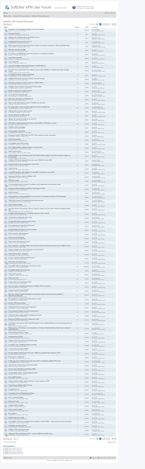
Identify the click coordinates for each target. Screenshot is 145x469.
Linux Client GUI (13, 61)
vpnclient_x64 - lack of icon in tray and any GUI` (23, 365)
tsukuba (12, 350)
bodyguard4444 (13, 427)
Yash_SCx (12, 59)
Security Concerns (14, 33)
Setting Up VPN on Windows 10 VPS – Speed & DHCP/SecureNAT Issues (30, 433)
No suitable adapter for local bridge (19, 270)
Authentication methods (15, 336)
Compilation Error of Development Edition (21, 393)
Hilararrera (12, 435)
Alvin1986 (12, 422)
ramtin (11, 214)
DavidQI (12, 173)
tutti (11, 116)
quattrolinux (12, 304)
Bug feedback (12, 413)
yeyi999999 (12, 362)
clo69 (11, 140)
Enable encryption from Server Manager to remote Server (25, 249)
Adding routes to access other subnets (20, 111)
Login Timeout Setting (15, 204)
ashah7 (11, 291)
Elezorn (12, 312)
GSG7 (11, 158)
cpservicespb (13, 72)
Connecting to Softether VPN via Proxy (20, 385)
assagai (12, 124)
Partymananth (13, 84)
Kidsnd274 (95, 278)
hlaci (11, 247)
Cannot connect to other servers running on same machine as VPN (28, 381)
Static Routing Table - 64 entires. (18, 254)
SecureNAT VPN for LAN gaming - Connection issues (24, 266)
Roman (11, 316)
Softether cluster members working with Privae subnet (25, 86)
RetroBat (12, 80)
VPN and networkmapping (16, 237)
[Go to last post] (99, 29)
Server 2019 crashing (14, 377)
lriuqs (11, 374)
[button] (97, 24)
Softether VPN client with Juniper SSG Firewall (22, 340)
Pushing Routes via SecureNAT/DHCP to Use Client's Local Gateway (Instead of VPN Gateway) (37, 196)
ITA (10, 342)
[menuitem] (6, 13)
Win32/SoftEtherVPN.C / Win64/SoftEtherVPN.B (22, 373)
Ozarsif (11, 181)
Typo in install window (15, 409)
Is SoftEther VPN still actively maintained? (21, 74)
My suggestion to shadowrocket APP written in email (24, 299)
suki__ (11, 30)
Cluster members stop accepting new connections (23, 164)
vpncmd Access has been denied (18, 290)
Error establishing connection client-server (21, 225)
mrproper (12, 431)
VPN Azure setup (13, 180)
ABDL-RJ (12, 92)
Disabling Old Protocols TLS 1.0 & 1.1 (20, 41)
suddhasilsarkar (14, 88)
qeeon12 (12, 222)
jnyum (11, 287)
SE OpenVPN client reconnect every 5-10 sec (22, 221)
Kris (11, 366)
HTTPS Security (13, 192)
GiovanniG (12, 308)
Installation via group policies (17, 425)
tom (11, 100)
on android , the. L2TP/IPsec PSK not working (22, 344)
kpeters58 (12, 410)
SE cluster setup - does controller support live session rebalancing (28, 107)
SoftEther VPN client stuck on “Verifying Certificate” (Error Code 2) (28, 213)
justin (11, 418)
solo (94, 33)
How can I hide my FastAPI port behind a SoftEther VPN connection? (29, 286)
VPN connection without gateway (18, 233)
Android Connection (14, 139)
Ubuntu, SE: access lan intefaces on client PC (22, 119)
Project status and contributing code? (19, 282)
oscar (11, 55)
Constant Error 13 (13, 389)
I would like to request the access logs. (20, 217)
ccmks (11, 279)
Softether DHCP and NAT (15, 405)
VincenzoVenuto (14, 394)
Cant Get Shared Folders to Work (18, 332)
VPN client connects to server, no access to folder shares (25, 82)
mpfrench (12, 189)
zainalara (12, 382)
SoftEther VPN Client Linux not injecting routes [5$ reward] (26, 78)
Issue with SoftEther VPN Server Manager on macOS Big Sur (27, 66)
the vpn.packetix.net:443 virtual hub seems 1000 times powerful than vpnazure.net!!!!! (34, 353)
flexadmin (95, 328)
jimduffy (12, 230)
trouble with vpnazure (15, 274)
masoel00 (12, 197)
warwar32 (12, 398)
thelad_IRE (12, 161)
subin (11, 218)
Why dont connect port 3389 (16, 49)
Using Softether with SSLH (16, 131)
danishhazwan (13, 263)
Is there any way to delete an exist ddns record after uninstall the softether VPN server (34, 361)
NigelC (11, 271)
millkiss (11, 104)
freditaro (12, 346)
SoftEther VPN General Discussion (18, 21)
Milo (11, 128)
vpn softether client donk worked (18, 143)
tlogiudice (12, 165)
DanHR (11, 390)
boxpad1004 (96, 180)
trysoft (11, 120)
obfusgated (12, 177)
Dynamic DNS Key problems (17, 303)
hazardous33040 (14, 334)
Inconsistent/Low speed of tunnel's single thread (23, 311)
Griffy (11, 243)
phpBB (54, 460)
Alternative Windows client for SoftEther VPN (22, 176)
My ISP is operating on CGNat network (20, 90)
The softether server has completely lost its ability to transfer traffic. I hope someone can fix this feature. (40, 421)
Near (11, 386)
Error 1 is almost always (15, 397)
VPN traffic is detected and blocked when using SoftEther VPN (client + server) (32, 123)
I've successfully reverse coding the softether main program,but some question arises (34, 184)
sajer (11, 406)
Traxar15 (12, 402)
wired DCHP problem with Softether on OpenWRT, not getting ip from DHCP (31, 172)
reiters (11, 63)
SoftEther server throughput (16, 127)
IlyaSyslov (12, 144)
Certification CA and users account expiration (22, 307)
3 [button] (104, 24)
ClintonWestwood (14, 211)
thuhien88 (95, 29)
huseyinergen (13, 152)
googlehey (12, 414)
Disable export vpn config (16, 417)
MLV (11, 234)
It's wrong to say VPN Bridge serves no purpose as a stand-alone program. (31, 53)
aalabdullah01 (13, 75)
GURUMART (13, 47)
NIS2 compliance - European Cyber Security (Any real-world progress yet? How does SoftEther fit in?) (39, 245)
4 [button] (106, 24)
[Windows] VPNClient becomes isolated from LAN (23, 319)
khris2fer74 (12, 34)
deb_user (12, 267)
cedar (94, 78)
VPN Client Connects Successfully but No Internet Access (26, 200)
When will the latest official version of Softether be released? (26, 103)
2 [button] (102, 24)
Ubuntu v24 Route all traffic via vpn (19, 115)
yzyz (11, 370)
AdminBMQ (12, 358)
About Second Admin (15, 151)
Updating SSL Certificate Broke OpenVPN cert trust (23, 37)
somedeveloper (13, 96)
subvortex (12, 275)
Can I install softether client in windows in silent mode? (25, 147)
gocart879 (12, 378)
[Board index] (50, 6)
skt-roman (12, 51)
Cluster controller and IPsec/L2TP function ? (22, 258)
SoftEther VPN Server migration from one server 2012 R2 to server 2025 (30, 160)
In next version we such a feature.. (18, 349)
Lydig (11, 206)
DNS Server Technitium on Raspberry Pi (20, 99)
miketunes (12, 169)
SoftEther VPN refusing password (18, 429)
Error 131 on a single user (16, 357)
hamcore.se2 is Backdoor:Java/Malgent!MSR (22, 369)
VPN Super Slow (13, 278)
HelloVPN (12, 67)
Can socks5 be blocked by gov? (18, 95)
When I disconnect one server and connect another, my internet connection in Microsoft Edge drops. (39, 45)
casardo (95, 139)
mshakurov (12, 255)
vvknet (11, 259)
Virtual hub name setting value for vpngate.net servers (25, 315)
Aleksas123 (96, 45)
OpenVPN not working (15, 57)
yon (11, 330)
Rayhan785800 (13, 201)
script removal (12, 168)
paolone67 (12, 136)
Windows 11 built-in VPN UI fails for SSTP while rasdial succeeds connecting (32, 135)
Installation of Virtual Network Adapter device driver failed (26, 29)
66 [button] (113, 24)
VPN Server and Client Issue (17, 262)
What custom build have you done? (19, 241)
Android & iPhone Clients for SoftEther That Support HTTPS (26, 188)
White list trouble (13, 401)
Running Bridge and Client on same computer (22, 229)
